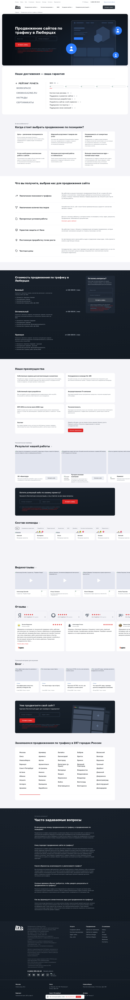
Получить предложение (76, 430)
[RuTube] (43, 974)
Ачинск (41, 772)
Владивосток (82, 770)
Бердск (61, 774)
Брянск (80, 760)
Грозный (100, 764)
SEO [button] (53, 83)
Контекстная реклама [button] (59, 93)
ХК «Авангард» (23, 476)
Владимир (81, 778)
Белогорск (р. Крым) (63, 765)
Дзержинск (101, 776)
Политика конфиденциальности (103, 308)
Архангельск (44, 764)
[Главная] (18, 7)
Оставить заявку (109, 7)
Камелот (120, 476)
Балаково (42, 776)
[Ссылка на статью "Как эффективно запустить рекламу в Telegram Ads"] (27, 674)
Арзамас (22, 788)
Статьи (18, 683)
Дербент (100, 768)
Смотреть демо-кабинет (69, 221)
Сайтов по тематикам (92, 929)
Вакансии (38, 2)
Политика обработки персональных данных (35, 51)
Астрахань (43, 768)
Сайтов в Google (91, 934)
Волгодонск (82, 786)
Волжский (101, 752)
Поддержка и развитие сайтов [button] (62, 96)
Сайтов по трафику (92, 932)
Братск (80, 756)
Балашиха (43, 784)
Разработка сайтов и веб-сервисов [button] (64, 102)
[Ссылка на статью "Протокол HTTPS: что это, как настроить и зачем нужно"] (78, 674)
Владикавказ (82, 774)
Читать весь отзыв (22, 644)
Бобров (80, 752)
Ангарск (22, 784)
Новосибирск (24, 760)
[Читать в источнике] (39, 647)
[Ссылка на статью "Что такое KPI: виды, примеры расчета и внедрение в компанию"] (103, 674)
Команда (44, 2)
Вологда (100, 756)
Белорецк (62, 770)
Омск (21, 756)
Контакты (50, 2)
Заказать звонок (48, 971)
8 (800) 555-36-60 (35, 971)
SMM (58, 7)
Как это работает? (70, 996)
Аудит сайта (73, 934)
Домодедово (102, 788)
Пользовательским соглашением (97, 310)
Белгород (62, 760)
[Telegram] (29, 974)
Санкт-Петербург (26, 768)
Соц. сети (73, 937)
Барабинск (43, 788)
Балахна (42, 780)
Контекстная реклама (46, 7)
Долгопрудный (102, 784)
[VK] (33, 974)
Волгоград (81, 782)
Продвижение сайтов (30, 7)
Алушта (22, 780)
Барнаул (22, 764)
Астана (22, 772)
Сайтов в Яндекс (91, 937)
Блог (26, 2)
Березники (62, 778)
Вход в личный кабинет (109, 2)
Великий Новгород (81, 765)
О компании (31, 2)
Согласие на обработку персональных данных (27, 49)
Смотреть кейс (51, 478)
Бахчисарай (63, 756)
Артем (41, 760)
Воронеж (100, 760)
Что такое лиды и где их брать (51, 685)
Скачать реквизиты (33, 955)
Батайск (61, 752)
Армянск (42, 756)
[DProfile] (47, 974)
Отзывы (17, 2)
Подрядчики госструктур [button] (60, 105)
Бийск (60, 782)
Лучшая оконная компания (77, 476)
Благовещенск (64, 786)
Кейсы (21, 2)
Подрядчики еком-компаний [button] (61, 108)
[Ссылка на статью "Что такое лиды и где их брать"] (52, 674)
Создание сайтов (66, 7)
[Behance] (38, 974)
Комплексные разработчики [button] (61, 99)
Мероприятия (57, 2)
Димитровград (102, 780)
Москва (22, 752)
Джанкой (100, 772)
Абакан (22, 776)
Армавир (42, 752)
